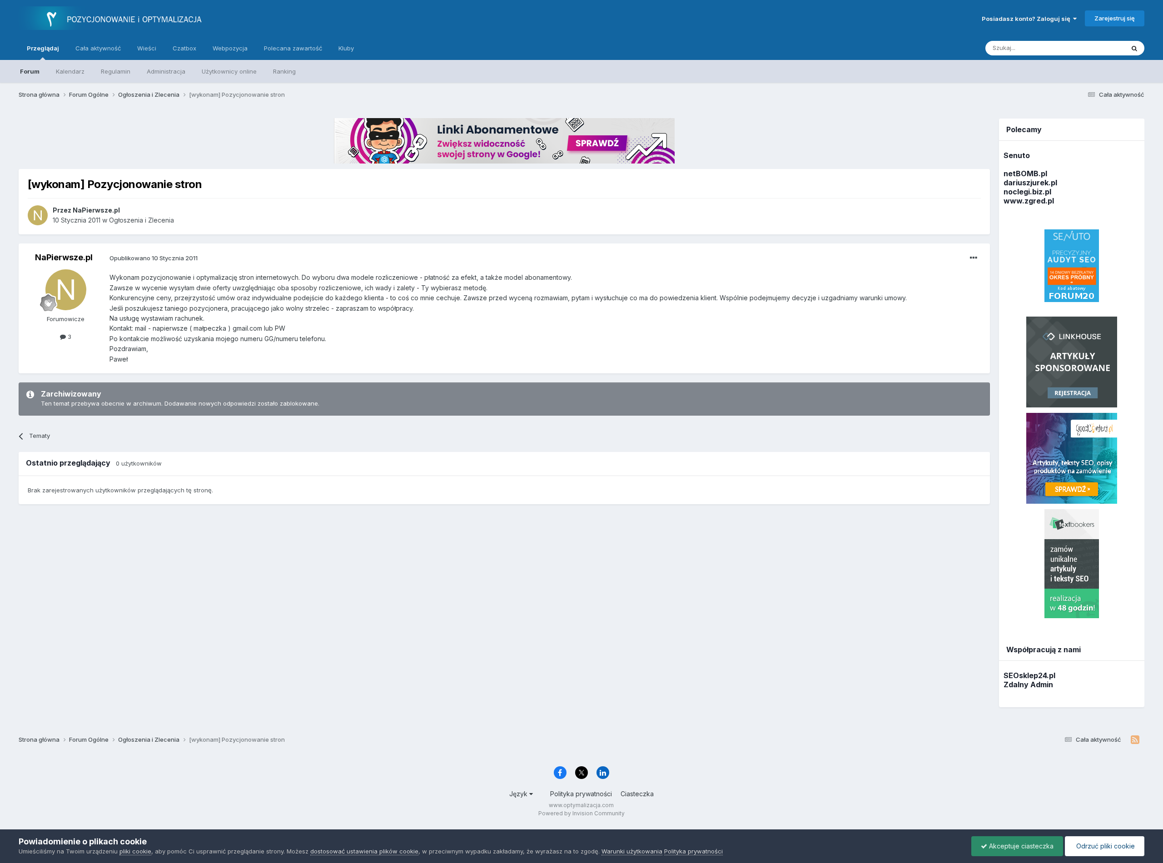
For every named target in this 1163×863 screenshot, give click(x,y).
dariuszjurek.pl (1030, 182)
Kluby (346, 48)
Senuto (1017, 155)
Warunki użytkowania (631, 851)
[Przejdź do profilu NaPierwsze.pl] (38, 215)
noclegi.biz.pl (1027, 191)
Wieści (146, 48)
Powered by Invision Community (581, 813)
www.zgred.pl (1029, 200)
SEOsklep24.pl (1029, 675)
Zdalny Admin (1028, 684)
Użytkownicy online (229, 71)
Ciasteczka (637, 794)
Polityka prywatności (581, 794)
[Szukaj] (1134, 48)
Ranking (284, 71)
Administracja (166, 71)
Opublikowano (153, 258)
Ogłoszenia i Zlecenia (141, 220)
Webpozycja (230, 48)
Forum (30, 71)
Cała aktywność (98, 48)
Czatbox (184, 48)
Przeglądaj (43, 48)
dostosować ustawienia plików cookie (364, 851)
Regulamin (115, 71)
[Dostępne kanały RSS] (1135, 740)
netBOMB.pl (1025, 173)
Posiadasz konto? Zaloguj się (1027, 18)
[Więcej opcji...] (973, 258)
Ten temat (1098, 48)
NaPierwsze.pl (64, 257)
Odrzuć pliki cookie (1104, 846)
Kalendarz (70, 71)
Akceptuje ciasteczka (1020, 846)
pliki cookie (135, 851)
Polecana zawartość (293, 48)
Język (519, 794)
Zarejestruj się (1114, 18)
